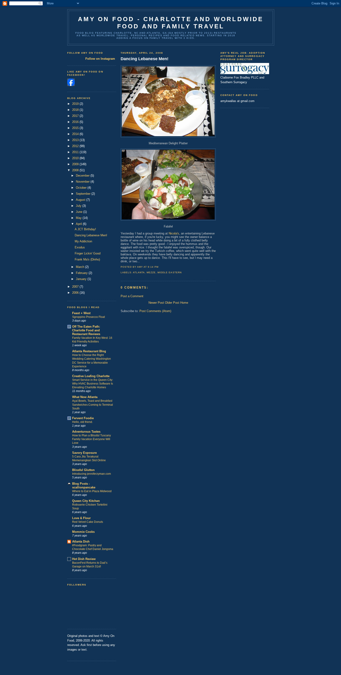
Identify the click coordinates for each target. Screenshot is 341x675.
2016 (76, 122)
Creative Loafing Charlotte (90, 376)
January (81, 279)
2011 (76, 152)
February (82, 273)
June (79, 212)
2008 (76, 170)
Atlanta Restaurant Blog (89, 351)
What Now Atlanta (84, 397)
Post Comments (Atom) (155, 311)
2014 (76, 134)
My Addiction (83, 241)
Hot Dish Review (84, 559)
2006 (76, 292)
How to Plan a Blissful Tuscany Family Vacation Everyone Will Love (91, 439)
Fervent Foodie (83, 418)
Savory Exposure (84, 452)
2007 (76, 286)
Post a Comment (132, 296)
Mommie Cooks (83, 531)
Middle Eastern (169, 272)
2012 (76, 146)
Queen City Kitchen (86, 501)
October (81, 187)
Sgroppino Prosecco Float (88, 317)
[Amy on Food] (71, 85)
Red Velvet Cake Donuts (87, 522)
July (79, 205)
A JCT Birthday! (85, 229)
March (80, 267)
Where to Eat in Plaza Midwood (92, 491)
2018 (76, 110)
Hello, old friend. (82, 422)
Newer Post (156, 302)
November (83, 181)
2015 (76, 128)
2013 (76, 140)
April (79, 224)
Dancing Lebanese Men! (91, 235)
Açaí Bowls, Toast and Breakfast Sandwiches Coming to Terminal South (92, 404)
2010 (76, 158)
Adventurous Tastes (86, 431)
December (83, 175)
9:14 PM (153, 267)
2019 (76, 103)
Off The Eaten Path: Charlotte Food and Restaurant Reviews (86, 330)
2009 (76, 164)
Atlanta (139, 272)
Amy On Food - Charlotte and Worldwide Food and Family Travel (170, 23)
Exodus (80, 247)
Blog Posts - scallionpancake (83, 485)
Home (184, 302)
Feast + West (81, 313)
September (83, 193)
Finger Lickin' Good (87, 253)
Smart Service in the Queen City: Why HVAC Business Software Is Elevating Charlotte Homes (92, 383)
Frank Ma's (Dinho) (87, 259)
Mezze (151, 272)
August (81, 199)
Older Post (172, 302)
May (79, 218)
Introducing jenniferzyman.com (91, 473)
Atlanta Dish (81, 541)
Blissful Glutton (83, 470)
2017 (76, 116)
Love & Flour (81, 518)
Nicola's (174, 233)
